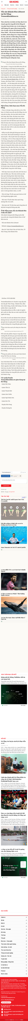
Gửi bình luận (6, 485)
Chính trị (12, 5)
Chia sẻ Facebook (6, 475)
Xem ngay (23, 705)
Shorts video (4, 973)
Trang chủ (3, 8)
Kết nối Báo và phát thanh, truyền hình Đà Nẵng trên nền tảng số (13, 1006)
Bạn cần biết (21, 8)
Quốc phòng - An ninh (6, 947)
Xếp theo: (2, 491)
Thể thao (3, 935)
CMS (12, 1019)
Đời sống (3, 932)
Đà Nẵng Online (7, 1009)
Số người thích (12, 491)
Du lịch (2, 926)
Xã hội (17, 5)
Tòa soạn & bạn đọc (6, 950)
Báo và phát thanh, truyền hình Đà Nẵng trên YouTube (13, 1015)
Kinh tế (21, 5)
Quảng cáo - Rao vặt (6, 956)
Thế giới (3, 938)
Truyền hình (4, 959)
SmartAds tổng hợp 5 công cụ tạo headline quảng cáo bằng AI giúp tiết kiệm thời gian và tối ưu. (13, 854)
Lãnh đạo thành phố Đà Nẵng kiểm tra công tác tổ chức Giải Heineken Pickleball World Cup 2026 (13, 779)
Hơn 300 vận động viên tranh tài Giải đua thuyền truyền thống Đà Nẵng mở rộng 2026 (13, 815)
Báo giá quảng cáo (6, 1002)
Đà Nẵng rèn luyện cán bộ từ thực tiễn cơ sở (13, 742)
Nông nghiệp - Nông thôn (7, 962)
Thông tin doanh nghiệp (12, 8)
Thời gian (6, 491)
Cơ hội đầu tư (4, 965)
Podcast (3, 971)
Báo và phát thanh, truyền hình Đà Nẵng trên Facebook (13, 1012)
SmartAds (5, 705)
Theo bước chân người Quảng (8, 944)
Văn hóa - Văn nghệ (6, 929)
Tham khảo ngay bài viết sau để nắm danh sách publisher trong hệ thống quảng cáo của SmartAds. (14, 682)
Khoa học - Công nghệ (6, 941)
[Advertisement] (14, 424)
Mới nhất (7, 5)
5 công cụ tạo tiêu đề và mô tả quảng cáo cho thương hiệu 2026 (13, 850)
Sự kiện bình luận (5, 968)
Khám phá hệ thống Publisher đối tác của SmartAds (13, 678)
